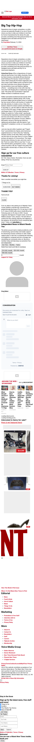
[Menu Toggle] (2, 13)
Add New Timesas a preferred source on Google (12, 48)
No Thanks (4, 714)
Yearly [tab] (18, 245)
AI (23, 663)
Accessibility (19, 663)
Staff (5, 636)
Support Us (25, 12)
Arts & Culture (8, 601)
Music (6, 604)
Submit (9, 729)
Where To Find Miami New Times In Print (14, 591)
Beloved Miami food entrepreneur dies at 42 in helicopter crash (17, 17)
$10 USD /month (7, 250)
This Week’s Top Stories (8, 708)
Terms (17, 172)
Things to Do (5, 704)
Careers (6, 639)
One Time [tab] (5, 245)
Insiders (4, 706)
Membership (8, 643)
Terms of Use (8, 620)
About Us (7, 630)
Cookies (12, 663)
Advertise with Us (9, 618)
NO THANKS (16, 187)
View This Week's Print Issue (10, 588)
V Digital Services (9, 659)
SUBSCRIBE (6, 187)
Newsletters (8, 608)
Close (2, 741)
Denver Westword (9, 653)
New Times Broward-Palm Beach (14, 655)
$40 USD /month (7, 253)
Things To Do (8, 606)
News (6, 597)
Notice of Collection (7, 172)
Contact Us (7, 632)
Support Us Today (6, 257)
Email (3, 165)
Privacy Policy (8, 622)
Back (2, 729)
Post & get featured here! (11, 422)
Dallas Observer (9, 650)
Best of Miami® (6, 710)
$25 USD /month (19, 250)
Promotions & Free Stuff (11, 615)
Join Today (4, 712)
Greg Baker (6, 42)
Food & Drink (8, 599)
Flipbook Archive (9, 641)
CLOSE (4, 200)
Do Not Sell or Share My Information (12, 678)
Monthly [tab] (12, 245)
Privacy (22, 172)
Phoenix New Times (10, 657)
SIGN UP (5, 170)
